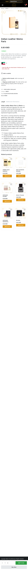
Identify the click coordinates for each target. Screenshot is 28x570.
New (17, 93)
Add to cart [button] (7, 176)
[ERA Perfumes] (14, 5)
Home (2, 8)
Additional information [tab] (12, 101)
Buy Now (14, 567)
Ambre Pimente (20, 195)
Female (11, 93)
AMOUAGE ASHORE (5, 196)
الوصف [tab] (3, 101)
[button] (25, 5)
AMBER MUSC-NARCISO (6, 170)
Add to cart (21, 563)
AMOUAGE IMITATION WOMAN (5, 221)
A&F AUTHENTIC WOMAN (20, 170)
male (14, 93)
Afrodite (18, 220)
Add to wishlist (7, 73)
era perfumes (7, 93)
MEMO (6, 8)
